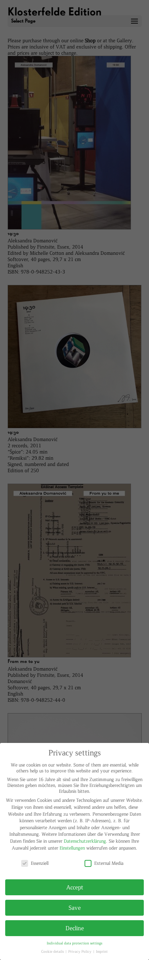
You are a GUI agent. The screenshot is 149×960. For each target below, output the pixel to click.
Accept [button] (74, 887)
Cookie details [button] (53, 951)
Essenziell (40, 863)
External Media (108, 863)
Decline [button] (74, 928)
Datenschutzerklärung (85, 841)
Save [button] (75, 907)
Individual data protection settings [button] (74, 943)
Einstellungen (72, 848)
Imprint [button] (102, 951)
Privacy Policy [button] (80, 951)
